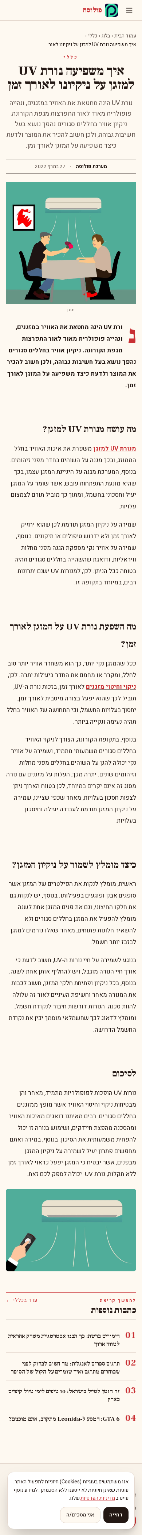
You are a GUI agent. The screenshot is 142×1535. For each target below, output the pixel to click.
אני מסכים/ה (80, 1515)
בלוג (106, 36)
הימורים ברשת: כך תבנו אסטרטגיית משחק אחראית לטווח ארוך (63, 1340)
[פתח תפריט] (129, 10)
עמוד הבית (125, 36)
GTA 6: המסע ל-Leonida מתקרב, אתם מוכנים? (64, 1419)
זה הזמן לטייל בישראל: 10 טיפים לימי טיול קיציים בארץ (63, 1395)
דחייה (116, 1515)
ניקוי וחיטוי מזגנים (111, 686)
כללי (92, 36)
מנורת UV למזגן (114, 448)
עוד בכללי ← (22, 1300)
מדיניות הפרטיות (97, 1498)
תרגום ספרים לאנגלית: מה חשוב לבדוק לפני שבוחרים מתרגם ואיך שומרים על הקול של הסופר (65, 1367)
